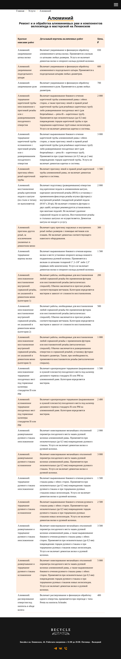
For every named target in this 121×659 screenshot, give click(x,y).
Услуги (31, 11)
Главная (20, 11)
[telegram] (55, 649)
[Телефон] (66, 649)
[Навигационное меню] (116, 4)
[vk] (60, 649)
